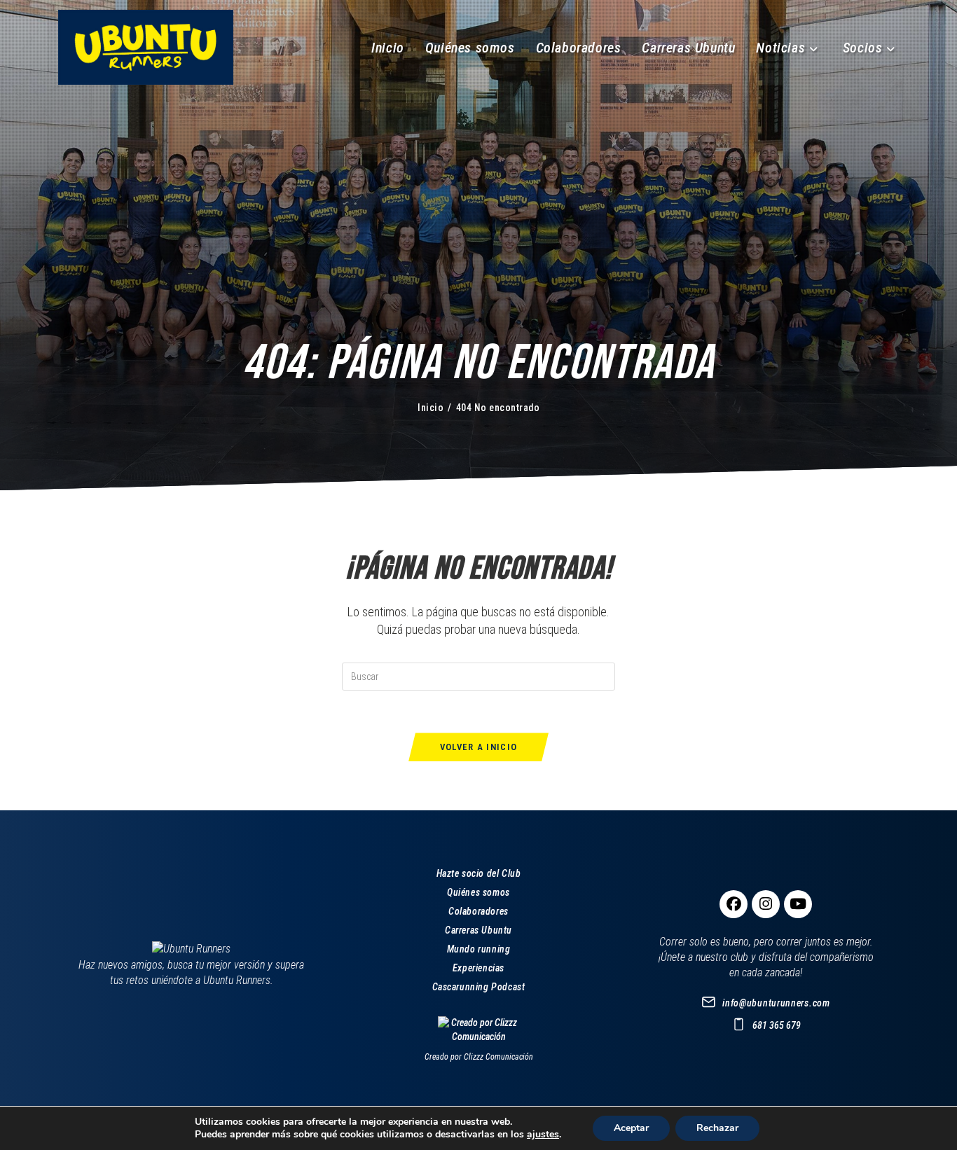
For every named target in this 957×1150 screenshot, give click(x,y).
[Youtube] (798, 904)
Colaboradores (478, 911)
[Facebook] (734, 904)
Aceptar (631, 1128)
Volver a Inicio (479, 747)
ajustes (543, 1134)
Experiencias (478, 968)
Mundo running (479, 949)
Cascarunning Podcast (478, 986)
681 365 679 (776, 1025)
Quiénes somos (478, 892)
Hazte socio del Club (478, 873)
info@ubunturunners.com (775, 1003)
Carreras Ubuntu (478, 930)
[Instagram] (766, 904)
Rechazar (717, 1128)
